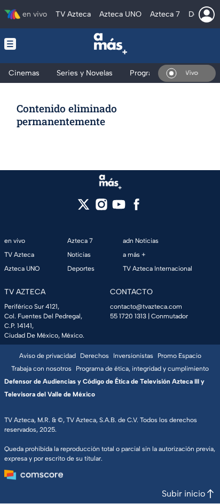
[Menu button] (20, 44)
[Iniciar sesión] (207, 14)
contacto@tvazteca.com (146, 306)
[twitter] (83, 208)
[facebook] (136, 208)
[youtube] (118, 208)
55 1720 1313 (128, 316)
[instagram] (101, 208)
